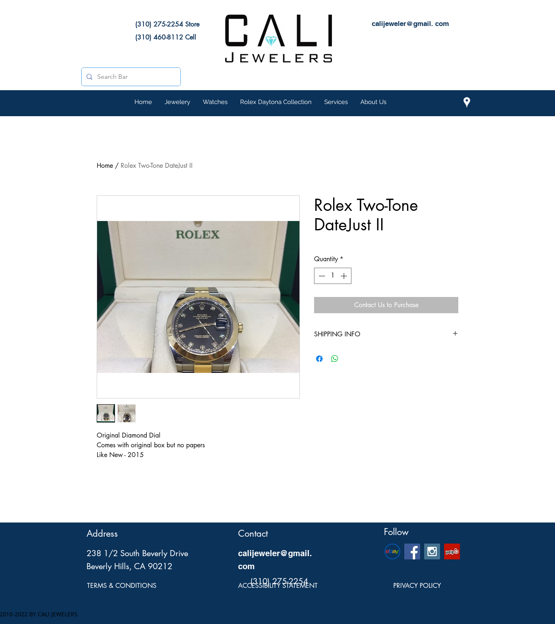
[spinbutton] (333, 276)
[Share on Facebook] (319, 359)
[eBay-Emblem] (392, 551)
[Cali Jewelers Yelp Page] (452, 551)
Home (105, 165)
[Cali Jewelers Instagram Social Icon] (432, 551)
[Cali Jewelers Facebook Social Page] (412, 551)
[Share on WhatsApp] (335, 359)
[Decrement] (321, 276)
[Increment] (344, 276)
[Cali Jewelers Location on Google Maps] (467, 102)
